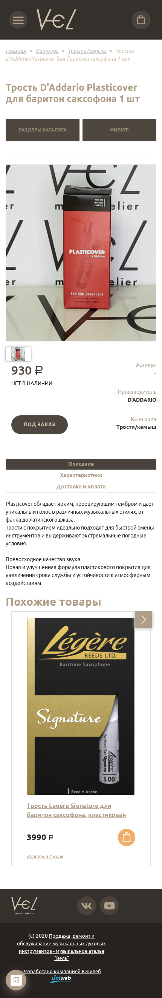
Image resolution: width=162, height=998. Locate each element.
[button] (143, 619)
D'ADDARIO (142, 400)
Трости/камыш (136, 427)
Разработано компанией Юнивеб (61, 971)
